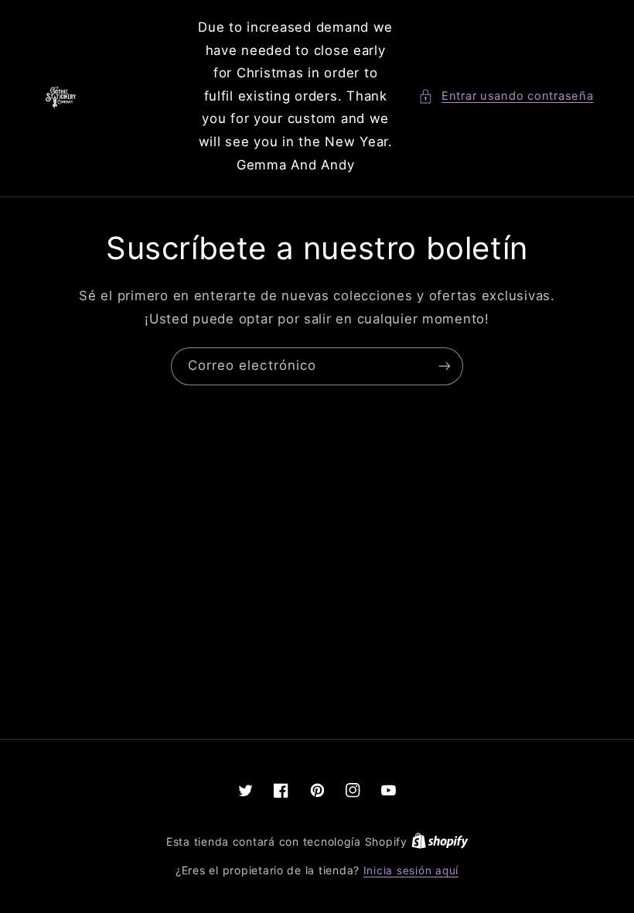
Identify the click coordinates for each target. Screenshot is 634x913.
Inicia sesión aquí (410, 870)
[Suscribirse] (444, 366)
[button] (505, 97)
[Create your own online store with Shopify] (440, 842)
